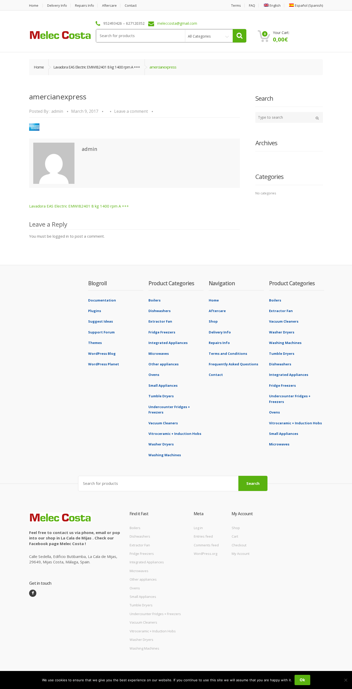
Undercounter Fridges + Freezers (155, 614)
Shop (213, 321)
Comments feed (206, 545)
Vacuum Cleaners (163, 423)
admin (57, 111)
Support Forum (101, 332)
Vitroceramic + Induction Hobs (174, 433)
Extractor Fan (160, 321)
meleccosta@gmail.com (177, 23)
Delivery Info (57, 5)
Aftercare (109, 5)
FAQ (252, 5)
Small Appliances (163, 385)
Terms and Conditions (228, 353)
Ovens (153, 374)
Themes (95, 342)
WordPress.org (205, 553)
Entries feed (203, 536)
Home (33, 5)
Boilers (154, 300)
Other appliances (163, 364)
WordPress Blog (102, 353)
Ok (302, 679)
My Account (240, 553)
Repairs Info (84, 5)
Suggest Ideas (100, 321)
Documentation (102, 300)
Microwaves (158, 353)
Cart (235, 536)
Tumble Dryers (161, 396)
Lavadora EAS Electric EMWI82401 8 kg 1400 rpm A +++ (96, 67)
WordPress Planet (103, 364)
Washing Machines (164, 455)
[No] (345, 680)
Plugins (94, 310)
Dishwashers (159, 310)
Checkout (239, 545)
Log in (198, 528)
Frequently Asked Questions (233, 364)
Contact (131, 5)
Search (252, 483)
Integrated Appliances (168, 342)
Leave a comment (131, 111)
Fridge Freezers (161, 332)
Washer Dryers (161, 444)
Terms (236, 5)
